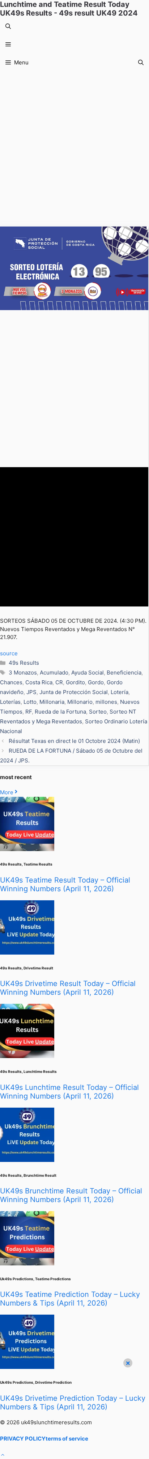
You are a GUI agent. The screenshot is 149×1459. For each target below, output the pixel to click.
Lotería (119, 692)
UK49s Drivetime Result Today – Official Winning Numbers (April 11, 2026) (68, 988)
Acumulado (54, 672)
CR (59, 682)
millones (106, 701)
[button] (8, 26)
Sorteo (98, 711)
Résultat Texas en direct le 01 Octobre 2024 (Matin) (74, 740)
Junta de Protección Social (73, 692)
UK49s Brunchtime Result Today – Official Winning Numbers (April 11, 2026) (71, 1195)
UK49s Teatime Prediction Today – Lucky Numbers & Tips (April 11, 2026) (70, 1298)
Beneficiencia (124, 672)
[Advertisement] (74, 149)
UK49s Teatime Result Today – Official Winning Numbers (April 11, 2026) (65, 884)
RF (28, 711)
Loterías (10, 701)
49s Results (24, 662)
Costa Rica (38, 682)
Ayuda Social (87, 672)
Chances (11, 682)
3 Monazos (23, 672)
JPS (31, 692)
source (9, 653)
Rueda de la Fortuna (60, 711)
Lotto (30, 701)
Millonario (80, 701)
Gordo (96, 682)
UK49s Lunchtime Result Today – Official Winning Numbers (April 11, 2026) (69, 1091)
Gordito (75, 682)
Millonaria (51, 701)
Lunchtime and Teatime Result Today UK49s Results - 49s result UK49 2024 (69, 8)
